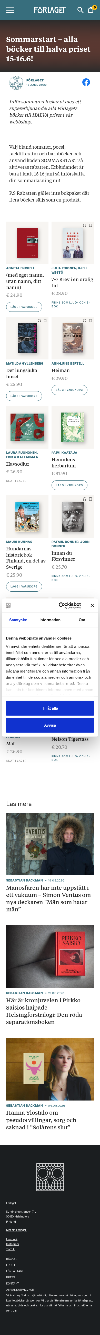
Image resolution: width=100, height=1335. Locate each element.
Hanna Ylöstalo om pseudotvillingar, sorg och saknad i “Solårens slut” (41, 1120)
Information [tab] (50, 620)
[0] (91, 10)
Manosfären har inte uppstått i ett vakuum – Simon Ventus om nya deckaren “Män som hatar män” (48, 898)
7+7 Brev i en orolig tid (72, 282)
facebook (11, 1239)
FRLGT (10, 1265)
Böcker (11, 1259)
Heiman (61, 370)
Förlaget (35, 80)
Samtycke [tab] (18, 620)
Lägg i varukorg (24, 307)
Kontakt (12, 1284)
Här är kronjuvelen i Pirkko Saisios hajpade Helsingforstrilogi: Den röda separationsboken (44, 1011)
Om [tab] (82, 620)
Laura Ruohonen (21, 452)
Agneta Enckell (20, 268)
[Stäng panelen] (92, 605)
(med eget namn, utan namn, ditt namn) (25, 280)
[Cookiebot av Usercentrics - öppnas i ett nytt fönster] (60, 605)
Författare (15, 1271)
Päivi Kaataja (64, 452)
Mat (10, 743)
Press (10, 1278)
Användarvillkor (20, 1290)
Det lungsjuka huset (21, 373)
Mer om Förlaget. (16, 1230)
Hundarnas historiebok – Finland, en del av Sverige (26, 557)
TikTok (10, 1250)
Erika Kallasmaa (22, 457)
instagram (12, 1244)
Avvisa (50, 725)
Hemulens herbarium (64, 462)
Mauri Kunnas (19, 542)
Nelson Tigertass (70, 738)
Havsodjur (17, 463)
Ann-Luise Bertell (68, 363)
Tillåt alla (50, 708)
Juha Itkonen (64, 268)
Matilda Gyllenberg (25, 363)
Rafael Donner (65, 542)
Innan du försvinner (63, 555)
